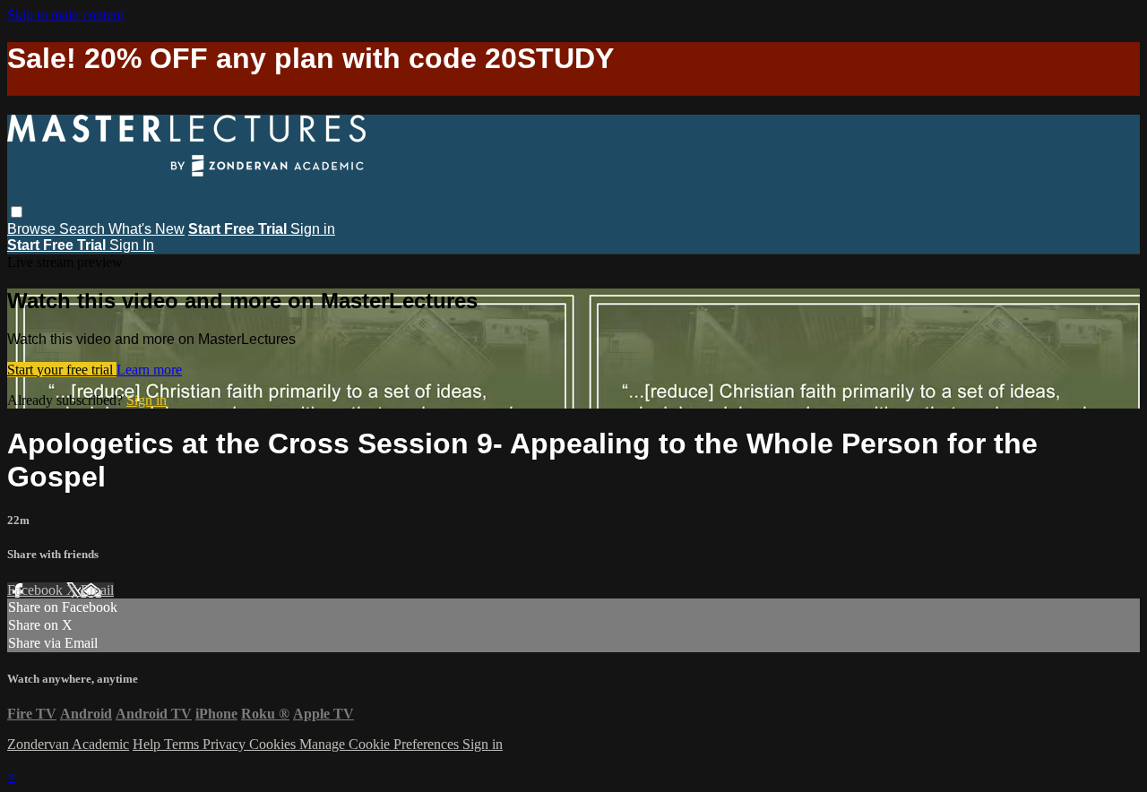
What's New (146, 229)
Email (97, 590)
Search (83, 229)
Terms (183, 744)
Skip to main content (65, 14)
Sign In (131, 245)
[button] (16, 212)
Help (148, 744)
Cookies (274, 744)
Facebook (36, 590)
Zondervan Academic (68, 744)
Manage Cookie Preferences (380, 744)
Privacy (226, 744)
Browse (33, 229)
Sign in (312, 229)
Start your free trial (61, 369)
